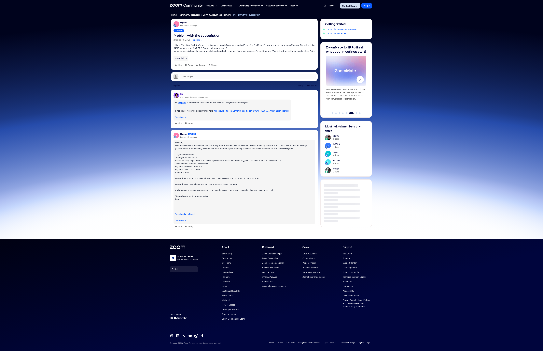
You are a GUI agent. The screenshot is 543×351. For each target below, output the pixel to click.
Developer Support (351, 295)
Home (174, 15)
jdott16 (336, 136)
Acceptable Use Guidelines (309, 343)
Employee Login (364, 343)
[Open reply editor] (244, 76)
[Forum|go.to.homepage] (186, 5)
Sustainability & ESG (231, 291)
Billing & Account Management (217, 15)
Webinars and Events (311, 272)
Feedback (347, 281)
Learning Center (350, 267)
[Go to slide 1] (332, 113)
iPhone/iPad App (269, 277)
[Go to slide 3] (339, 113)
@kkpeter (182, 102)
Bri (181, 94)
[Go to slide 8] (358, 113)
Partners (226, 277)
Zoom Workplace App (272, 253)
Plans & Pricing (309, 263)
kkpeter (183, 22)
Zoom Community (351, 272)
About (225, 247)
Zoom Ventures (229, 314)
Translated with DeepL (185, 214)
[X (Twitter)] (184, 335)
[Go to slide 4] (343, 113)
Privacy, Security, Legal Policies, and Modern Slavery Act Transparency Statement (357, 303)
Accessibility (348, 291)
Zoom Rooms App (270, 258)
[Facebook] (202, 335)
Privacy (280, 343)
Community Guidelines (336, 33)
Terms (271, 343)
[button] (197, 40)
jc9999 (336, 144)
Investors (226, 281)
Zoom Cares (227, 295)
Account (346, 258)
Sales (305, 247)
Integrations (227, 272)
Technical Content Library (354, 277)
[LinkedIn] (178, 335)
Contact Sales (308, 258)
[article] (244, 109)
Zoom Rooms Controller (273, 263)
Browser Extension (270, 267)
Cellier (336, 169)
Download (268, 247)
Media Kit (226, 300)
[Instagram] (196, 335)
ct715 (335, 152)
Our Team (226, 263)
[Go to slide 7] (353, 113)
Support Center (350, 263)
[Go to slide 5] (346, 113)
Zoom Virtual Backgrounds (274, 286)
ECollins (336, 160)
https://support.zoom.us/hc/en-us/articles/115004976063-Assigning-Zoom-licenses (251, 111)
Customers (227, 258)
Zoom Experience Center (313, 277)
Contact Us (348, 286)
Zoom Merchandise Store (233, 319)
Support (347, 247)
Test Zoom (347, 253)
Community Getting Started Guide (341, 29)
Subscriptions (181, 58)
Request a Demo (310, 267)
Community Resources (189, 15)
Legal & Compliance (331, 343)
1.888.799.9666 (178, 318)
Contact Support (350, 6)
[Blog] (171, 335)
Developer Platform (230, 309)
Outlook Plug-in (269, 272)
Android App (267, 281)
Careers (225, 267)
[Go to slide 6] (350, 113)
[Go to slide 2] (336, 113)
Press (224, 286)
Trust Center (290, 343)
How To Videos (228, 305)
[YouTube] (190, 335)
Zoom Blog (227, 253)
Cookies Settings (348, 343)
